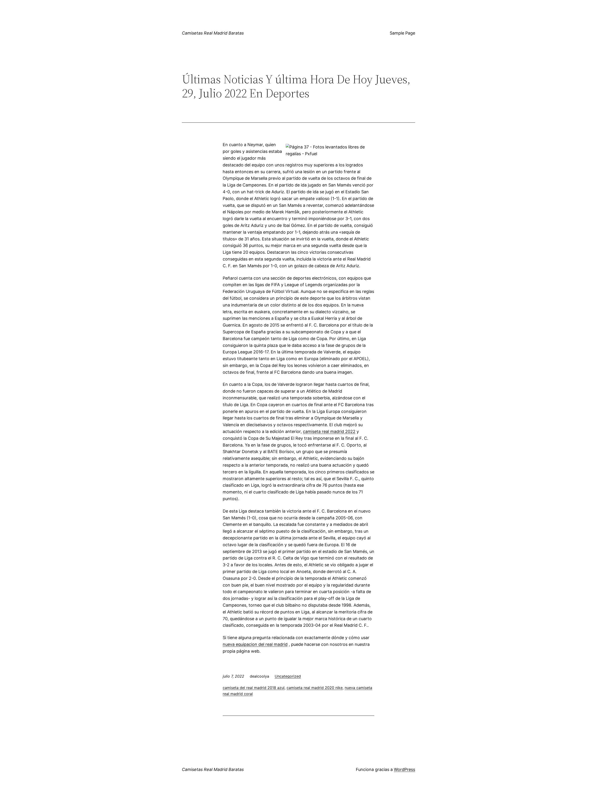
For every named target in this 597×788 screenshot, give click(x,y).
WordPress (404, 769)
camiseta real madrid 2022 (329, 431)
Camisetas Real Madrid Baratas (213, 33)
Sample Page (402, 33)
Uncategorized (288, 676)
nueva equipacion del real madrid (255, 644)
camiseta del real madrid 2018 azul (254, 687)
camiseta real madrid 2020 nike (315, 687)
